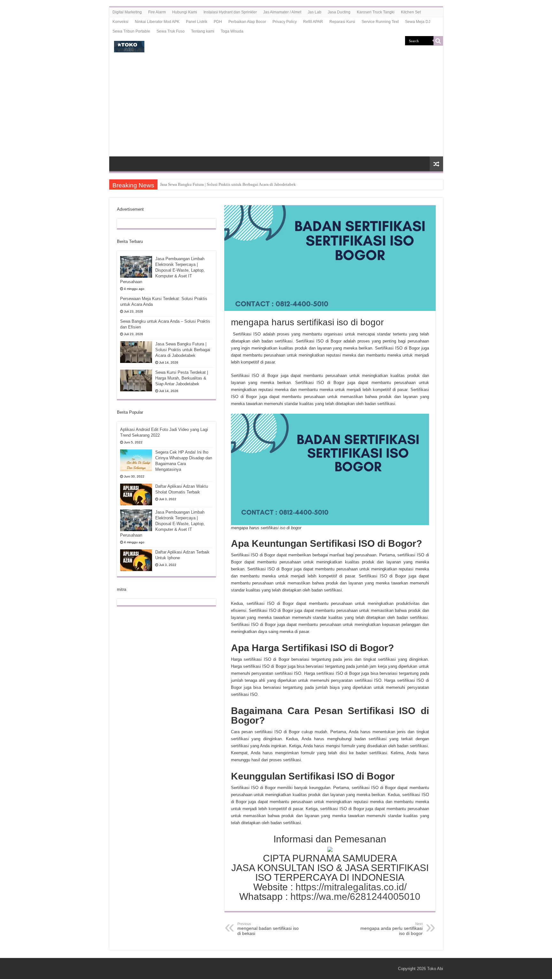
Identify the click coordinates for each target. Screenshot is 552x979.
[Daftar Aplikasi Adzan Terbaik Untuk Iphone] (136, 560)
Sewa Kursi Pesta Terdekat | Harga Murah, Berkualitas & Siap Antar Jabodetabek (229, 184)
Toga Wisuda (232, 31)
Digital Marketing (127, 12)
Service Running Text (380, 21)
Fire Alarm (157, 12)
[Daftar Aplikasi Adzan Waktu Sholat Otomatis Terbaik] (136, 494)
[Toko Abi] (129, 45)
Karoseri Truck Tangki (376, 12)
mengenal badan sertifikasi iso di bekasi (268, 929)
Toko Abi (435, 968)
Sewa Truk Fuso (171, 31)
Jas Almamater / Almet (282, 12)
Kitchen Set (411, 12)
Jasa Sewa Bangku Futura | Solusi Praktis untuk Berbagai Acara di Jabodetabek (182, 350)
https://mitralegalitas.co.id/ (351, 887)
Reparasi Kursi (342, 21)
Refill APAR (313, 21)
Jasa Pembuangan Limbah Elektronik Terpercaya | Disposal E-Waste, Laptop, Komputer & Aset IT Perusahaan (162, 270)
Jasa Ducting (339, 12)
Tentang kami (202, 31)
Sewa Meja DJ (417, 21)
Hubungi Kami (184, 12)
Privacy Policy (284, 21)
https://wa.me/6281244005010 (355, 896)
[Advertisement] (276, 108)
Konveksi (120, 21)
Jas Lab (314, 12)
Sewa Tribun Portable (131, 31)
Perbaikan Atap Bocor (247, 21)
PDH (218, 21)
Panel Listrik (196, 21)
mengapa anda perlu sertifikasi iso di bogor (391, 929)
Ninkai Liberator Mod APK (157, 21)
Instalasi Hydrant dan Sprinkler (230, 12)
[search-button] (438, 41)
